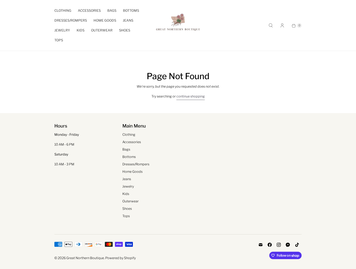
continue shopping (190, 96)
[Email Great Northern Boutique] (260, 244)
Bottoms (131, 11)
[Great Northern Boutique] (178, 25)
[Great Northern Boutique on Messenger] (288, 244)
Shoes (124, 30)
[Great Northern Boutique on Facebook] (269, 244)
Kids (80, 30)
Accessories (89, 11)
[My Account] (282, 25)
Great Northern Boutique (85, 258)
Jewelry (62, 30)
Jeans (128, 20)
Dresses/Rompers (70, 20)
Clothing (62, 11)
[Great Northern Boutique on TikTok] (297, 244)
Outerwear (101, 30)
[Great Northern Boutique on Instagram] (278, 244)
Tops (58, 40)
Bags (111, 11)
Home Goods (105, 20)
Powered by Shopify (120, 258)
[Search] (270, 25)
